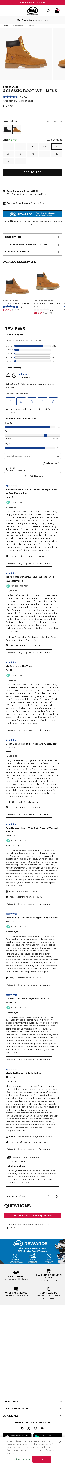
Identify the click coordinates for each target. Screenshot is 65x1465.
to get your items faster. (48, 1280)
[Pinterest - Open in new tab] (29, 1429)
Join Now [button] (44, 225)
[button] (32, 20)
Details (24, 1279)
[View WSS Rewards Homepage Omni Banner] (32, 1251)
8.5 (44, 146)
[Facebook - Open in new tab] (22, 1429)
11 (44, 154)
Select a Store (38, 203)
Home (5, 26)
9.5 (8, 154)
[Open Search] (49, 11)
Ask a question (26, 101)
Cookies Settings (21, 1459)
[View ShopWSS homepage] (32, 10)
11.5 (56, 154)
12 (8, 161)
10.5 (32, 154)
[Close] (60, 1441)
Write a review (10, 101)
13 (20, 161)
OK (41, 1459)
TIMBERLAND (10, 87)
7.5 (20, 146)
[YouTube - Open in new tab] (42, 1429)
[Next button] (57, 2)
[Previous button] (8, 2)
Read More (41, 194)
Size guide (56, 139)
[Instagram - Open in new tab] (36, 1429)
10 (20, 154)
